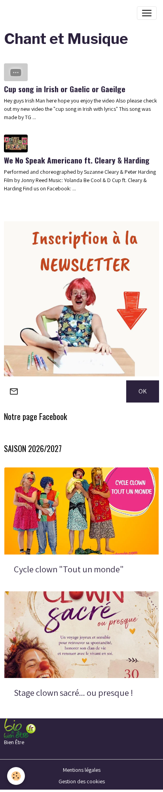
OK (142, 391)
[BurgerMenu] (147, 13)
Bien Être (14, 742)
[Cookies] (16, 776)
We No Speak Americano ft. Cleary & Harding (77, 160)
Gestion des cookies (82, 781)
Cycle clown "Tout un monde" (69, 569)
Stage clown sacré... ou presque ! (73, 693)
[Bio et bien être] (20, 727)
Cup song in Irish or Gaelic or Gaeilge (64, 89)
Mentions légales (81, 769)
